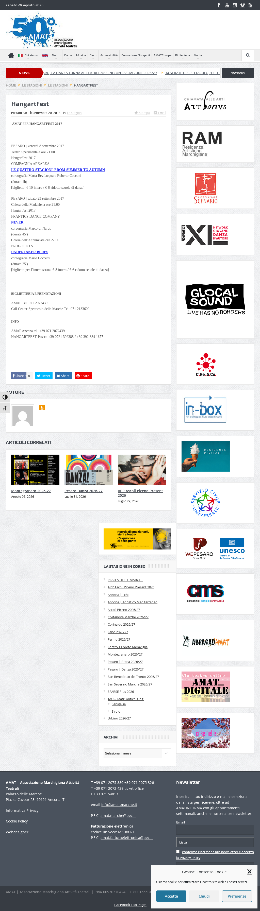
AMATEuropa (162, 55)
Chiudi (204, 896)
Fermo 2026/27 (119, 639)
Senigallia (119, 704)
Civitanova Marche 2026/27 (128, 617)
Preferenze (237, 896)
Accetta (171, 896)
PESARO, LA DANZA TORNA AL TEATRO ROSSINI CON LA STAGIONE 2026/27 (72, 73)
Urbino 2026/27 (119, 718)
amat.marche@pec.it (118, 815)
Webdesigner (17, 832)
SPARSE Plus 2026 (121, 691)
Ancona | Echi (118, 594)
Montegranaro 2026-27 (31, 490)
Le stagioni (74, 113)
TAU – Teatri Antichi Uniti (126, 699)
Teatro (56, 55)
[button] (249, 871)
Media (198, 55)
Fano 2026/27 (118, 632)
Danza (68, 55)
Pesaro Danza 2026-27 (83, 490)
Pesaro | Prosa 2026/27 (125, 661)
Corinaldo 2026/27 (121, 624)
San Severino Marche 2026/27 (130, 684)
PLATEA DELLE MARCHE (125, 579)
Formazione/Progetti (135, 55)
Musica (81, 55)
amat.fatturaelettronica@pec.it (127, 837)
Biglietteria (182, 55)
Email (162, 113)
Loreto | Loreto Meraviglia (128, 647)
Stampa (144, 113)
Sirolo (116, 711)
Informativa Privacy (22, 810)
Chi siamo (31, 55)
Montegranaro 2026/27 (125, 654)
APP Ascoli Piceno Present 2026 (140, 493)
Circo (93, 55)
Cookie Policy (17, 821)
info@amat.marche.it (119, 804)
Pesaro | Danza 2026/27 (125, 669)
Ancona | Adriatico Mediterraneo (132, 602)
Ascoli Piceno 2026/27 (124, 609)
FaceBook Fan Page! (130, 905)
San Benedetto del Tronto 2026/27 (133, 676)
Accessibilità (109, 55)
